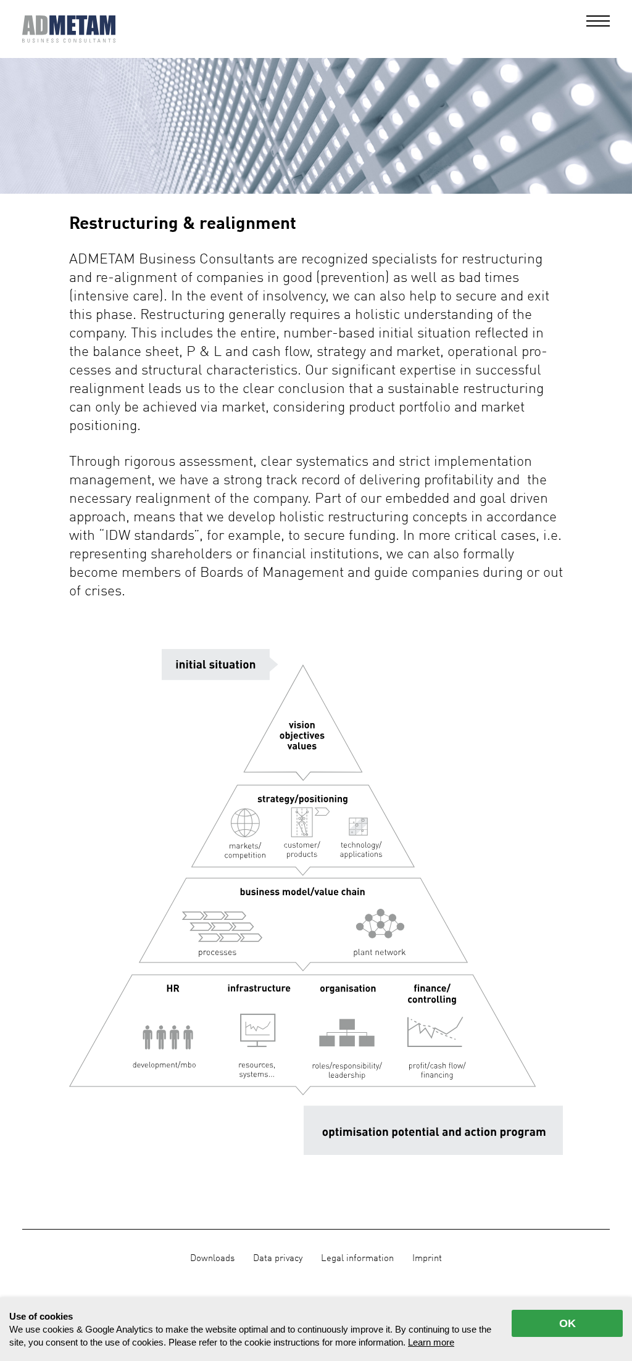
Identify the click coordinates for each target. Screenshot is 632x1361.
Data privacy (277, 1259)
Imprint (427, 1259)
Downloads (212, 1259)
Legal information (357, 1259)
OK (567, 1323)
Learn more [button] (431, 1342)
